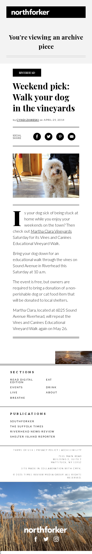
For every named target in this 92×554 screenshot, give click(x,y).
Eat (49, 379)
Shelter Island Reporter (32, 436)
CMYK (77, 468)
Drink (51, 387)
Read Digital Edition (21, 381)
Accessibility (71, 450)
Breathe (17, 397)
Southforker (22, 421)
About (51, 392)
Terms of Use (23, 450)
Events (16, 387)
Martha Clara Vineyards (51, 231)
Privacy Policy (47, 450)
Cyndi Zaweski (28, 119)
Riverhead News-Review (32, 431)
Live (14, 392)
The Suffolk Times (26, 426)
